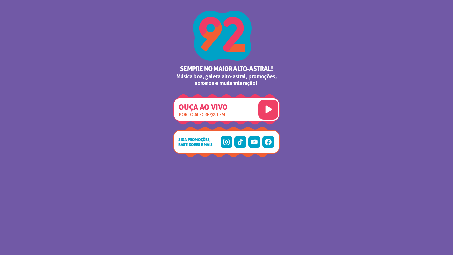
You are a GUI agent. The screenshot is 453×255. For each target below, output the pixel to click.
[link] (226, 142)
